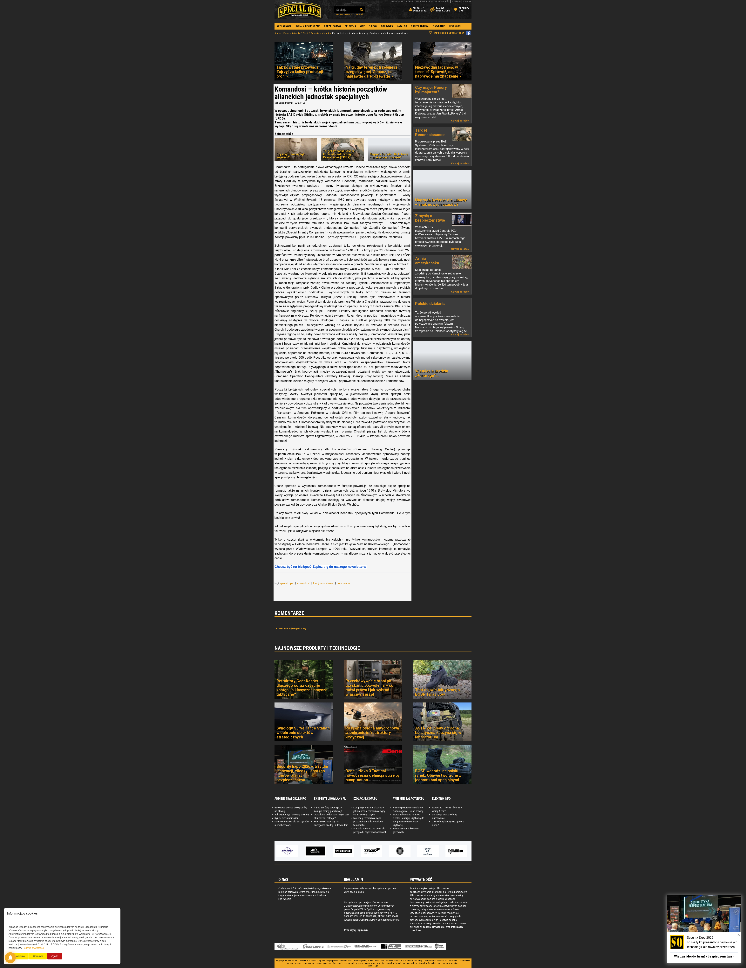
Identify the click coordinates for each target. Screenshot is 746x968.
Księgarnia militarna (439, 946)
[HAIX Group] (456, 851)
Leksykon (455, 26)
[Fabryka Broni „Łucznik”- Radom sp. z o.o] (399, 851)
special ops (287, 583)
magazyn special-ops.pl (402, 1)
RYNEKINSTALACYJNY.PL (408, 798)
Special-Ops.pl (300, 9)
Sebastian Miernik (320, 33)
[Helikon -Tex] (287, 851)
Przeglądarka (420, 26)
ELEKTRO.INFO (441, 798)
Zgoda (54, 956)
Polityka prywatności (439, 1)
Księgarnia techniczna (418, 946)
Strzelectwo (332, 26)
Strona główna (282, 33)
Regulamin (421, 1)
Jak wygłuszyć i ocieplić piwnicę (292, 814)
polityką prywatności (434, 927)
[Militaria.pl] (315, 851)
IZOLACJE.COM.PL (365, 798)
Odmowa (38, 956)
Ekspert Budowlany (287, 946)
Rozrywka (387, 26)
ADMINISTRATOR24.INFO (290, 798)
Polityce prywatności (33, 948)
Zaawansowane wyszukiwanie (350, 14)
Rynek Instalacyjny (391, 946)
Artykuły (296, 33)
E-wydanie (438, 26)
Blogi (305, 33)
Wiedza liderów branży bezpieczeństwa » (704, 956)
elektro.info (313, 946)
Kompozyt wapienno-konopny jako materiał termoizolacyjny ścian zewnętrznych (369, 811)
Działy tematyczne (308, 26)
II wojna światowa (323, 583)
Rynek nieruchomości (286, 818)
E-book (373, 26)
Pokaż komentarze (292, 628)
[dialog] (704, 929)
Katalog (402, 26)
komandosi (303, 583)
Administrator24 (339, 946)
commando (343, 583)
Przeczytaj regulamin (356, 930)
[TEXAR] (343, 851)
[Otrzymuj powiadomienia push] (10, 957)
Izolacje (365, 946)
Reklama (467, 1)
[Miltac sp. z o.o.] (428, 851)
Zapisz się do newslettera (448, 33)
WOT (362, 26)
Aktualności (284, 26)
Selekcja (350, 26)
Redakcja (456, 1)
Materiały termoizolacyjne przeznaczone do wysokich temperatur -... (368, 821)
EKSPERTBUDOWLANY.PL (330, 798)
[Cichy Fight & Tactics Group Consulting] (371, 851)
